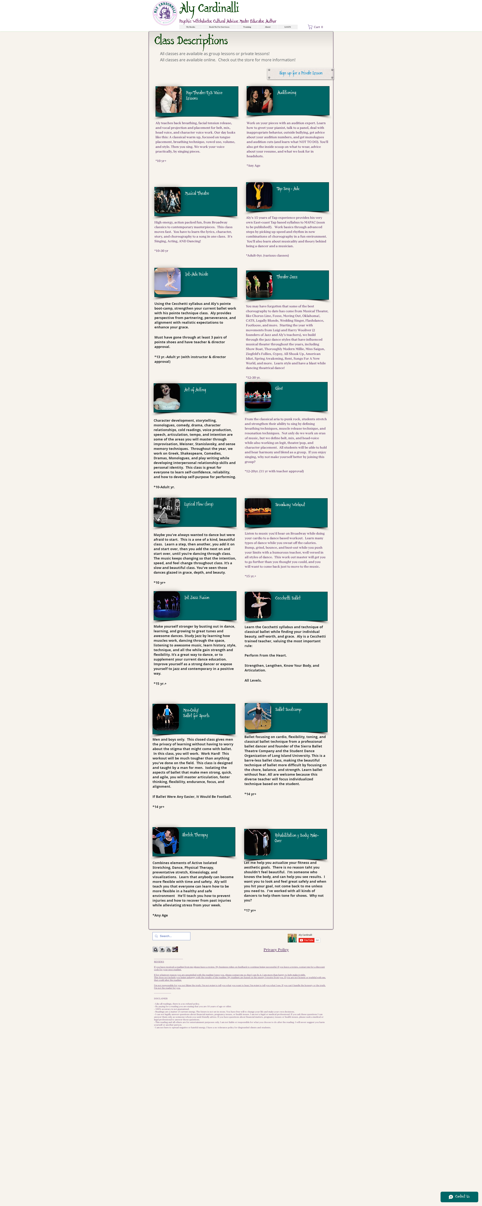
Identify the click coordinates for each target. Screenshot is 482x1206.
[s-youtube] (168, 949)
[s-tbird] (162, 949)
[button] (190, 27)
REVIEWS (159, 961)
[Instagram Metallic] (155, 949)
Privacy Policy (276, 949)
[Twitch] (175, 949)
